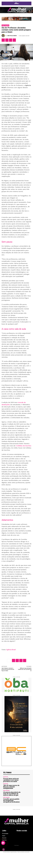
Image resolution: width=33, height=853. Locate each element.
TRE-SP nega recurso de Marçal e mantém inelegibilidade (11, 787)
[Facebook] (3, 40)
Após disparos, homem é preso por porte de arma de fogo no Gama (8, 669)
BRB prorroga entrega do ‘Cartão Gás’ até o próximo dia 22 (24, 669)
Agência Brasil (11, 650)
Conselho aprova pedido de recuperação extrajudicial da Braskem (11, 800)
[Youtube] (17, 840)
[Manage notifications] (3, 849)
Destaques (5, 25)
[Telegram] (14, 40)
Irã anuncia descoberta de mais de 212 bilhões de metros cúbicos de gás (11, 793)
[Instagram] (17, 836)
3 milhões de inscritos (23, 446)
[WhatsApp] (10, 40)
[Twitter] (6, 40)
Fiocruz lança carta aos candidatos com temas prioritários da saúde (11, 780)
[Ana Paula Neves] (3, 35)
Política (5, 776)
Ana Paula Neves (12, 35)
